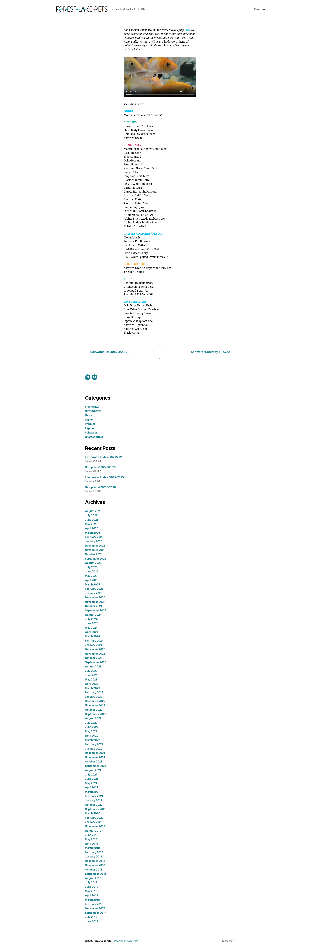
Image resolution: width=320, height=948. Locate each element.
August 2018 (93, 878)
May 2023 (91, 679)
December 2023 (95, 649)
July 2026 (91, 515)
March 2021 (92, 791)
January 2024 (93, 645)
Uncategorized (94, 437)
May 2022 (91, 731)
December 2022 (95, 701)
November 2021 (95, 757)
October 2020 (93, 804)
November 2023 (95, 653)
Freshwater (92, 406)
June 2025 (91, 571)
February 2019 (94, 852)
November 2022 (95, 705)
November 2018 (95, 865)
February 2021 (94, 796)
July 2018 (91, 882)
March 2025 (92, 584)
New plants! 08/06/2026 (100, 487)
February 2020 (94, 817)
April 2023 (91, 683)
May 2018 (91, 891)
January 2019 (93, 856)
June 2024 (91, 623)
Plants (89, 419)
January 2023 (93, 696)
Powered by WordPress (126, 941)
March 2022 (92, 740)
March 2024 (92, 636)
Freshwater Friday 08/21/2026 (104, 457)
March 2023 (92, 688)
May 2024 (91, 627)
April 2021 (91, 787)
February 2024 (94, 640)
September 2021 (95, 765)
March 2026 (92, 532)
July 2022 (91, 722)
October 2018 (93, 869)
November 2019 (95, 826)
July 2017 (91, 917)
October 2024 (93, 606)
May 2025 (91, 575)
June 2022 (91, 727)
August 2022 (93, 718)
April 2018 (91, 895)
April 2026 (91, 528)
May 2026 (91, 524)
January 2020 (93, 822)
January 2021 (93, 800)
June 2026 (91, 519)
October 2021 (93, 761)
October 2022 (93, 709)
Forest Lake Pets (102, 941)
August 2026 (93, 511)
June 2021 (91, 778)
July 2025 (91, 567)
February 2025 (94, 588)
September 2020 (95, 809)
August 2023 (93, 666)
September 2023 (95, 662)
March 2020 (92, 813)
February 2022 (94, 744)
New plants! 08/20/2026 (100, 467)
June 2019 (91, 835)
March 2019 (92, 847)
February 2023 (94, 692)
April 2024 (91, 632)
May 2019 (91, 839)
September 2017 (95, 912)
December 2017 (95, 908)
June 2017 (91, 921)
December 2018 (95, 861)
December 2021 (95, 752)
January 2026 (93, 541)
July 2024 (91, 619)
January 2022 (93, 748)
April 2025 (91, 580)
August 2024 (93, 614)
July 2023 (91, 670)
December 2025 (95, 545)
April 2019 (91, 843)
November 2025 (95, 550)
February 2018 (94, 904)
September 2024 (95, 610)
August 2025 (93, 562)
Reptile (89, 428)
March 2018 (92, 899)
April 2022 (91, 735)
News (88, 415)
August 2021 (93, 770)
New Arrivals (93, 411)
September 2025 (95, 558)
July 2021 (91, 774)
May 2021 (91, 783)
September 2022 (95, 714)
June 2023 (91, 675)
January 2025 (93, 593)
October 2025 (93, 554)
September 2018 (95, 873)
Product (90, 423)
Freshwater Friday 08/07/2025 (104, 477)
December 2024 (95, 597)
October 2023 (93, 657)
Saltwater (91, 432)
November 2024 (95, 601)
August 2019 (93, 830)
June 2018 (91, 886)
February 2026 (94, 537)
